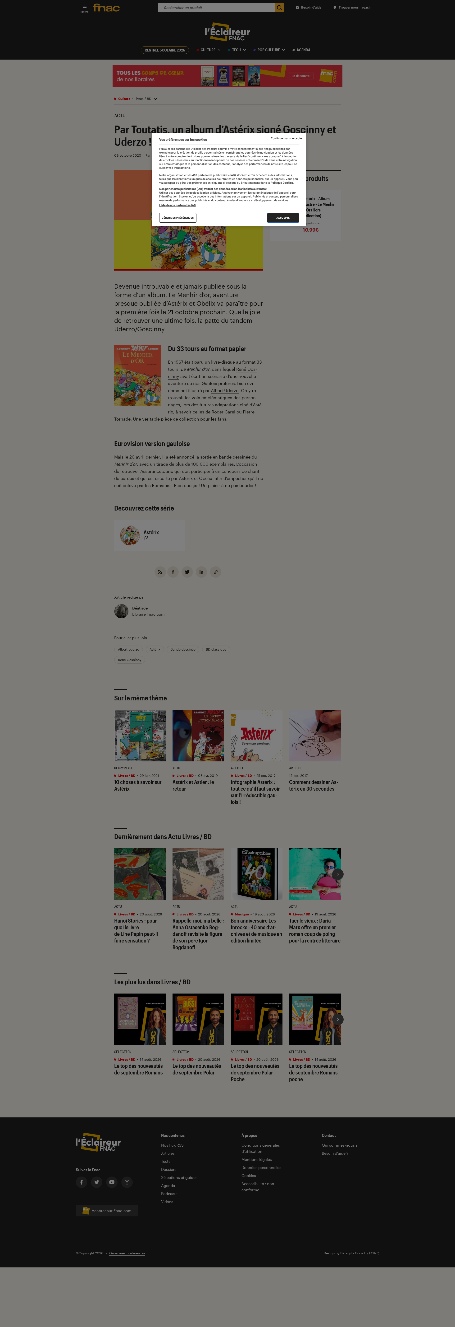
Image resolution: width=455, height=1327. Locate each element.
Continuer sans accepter (287, 138)
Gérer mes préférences (178, 217)
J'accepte (283, 217)
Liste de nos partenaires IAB (177, 205)
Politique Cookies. (282, 182)
